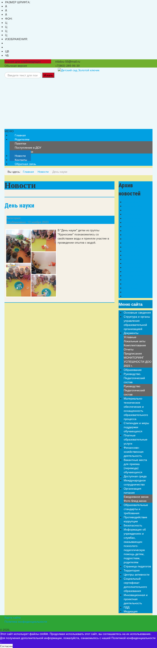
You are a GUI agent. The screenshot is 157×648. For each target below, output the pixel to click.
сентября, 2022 (134, 275)
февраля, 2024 (134, 206)
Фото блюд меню (135, 501)
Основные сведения (137, 312)
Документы (131, 333)
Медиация (131, 611)
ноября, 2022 (133, 267)
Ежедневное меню (136, 496)
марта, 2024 (132, 202)
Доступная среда (135, 476)
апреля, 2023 (133, 247)
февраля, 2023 (134, 255)
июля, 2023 (131, 235)
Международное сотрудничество (135, 482)
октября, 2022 (133, 271)
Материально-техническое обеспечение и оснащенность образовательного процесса (136, 408)
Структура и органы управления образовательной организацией (137, 322)
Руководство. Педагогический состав (134, 378)
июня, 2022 (131, 284)
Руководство (132, 386)
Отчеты (128, 349)
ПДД (126, 607)
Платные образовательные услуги (135, 439)
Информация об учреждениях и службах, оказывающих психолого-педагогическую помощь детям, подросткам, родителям (135, 545)
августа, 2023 (133, 230)
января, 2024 (132, 210)
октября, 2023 (133, 222)
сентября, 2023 (134, 226)
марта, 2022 (132, 296)
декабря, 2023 (133, 214)
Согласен (6, 646)
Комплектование (135, 345)
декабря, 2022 (133, 263)
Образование (133, 370)
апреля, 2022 (133, 292)
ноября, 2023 (133, 218)
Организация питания (132, 490)
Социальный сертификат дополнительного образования (135, 584)
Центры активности (136, 574)
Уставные (130, 337)
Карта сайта (12, 617)
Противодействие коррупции (135, 519)
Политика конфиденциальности (25, 621)
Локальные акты (134, 341)
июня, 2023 (131, 239)
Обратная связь (25, 164)
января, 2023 (132, 259)
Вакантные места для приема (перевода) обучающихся (135, 466)
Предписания (133, 353)
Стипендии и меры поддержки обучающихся (136, 427)
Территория (132, 570)
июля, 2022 (131, 280)
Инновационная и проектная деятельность (136, 599)
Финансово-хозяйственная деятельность (134, 451)
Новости (27, 218)
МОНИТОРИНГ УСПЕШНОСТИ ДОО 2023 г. (137, 361)
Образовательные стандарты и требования (136, 509)
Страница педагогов (137, 566)
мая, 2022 (130, 288)
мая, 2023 (130, 243)
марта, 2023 (132, 251)
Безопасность (133, 525)
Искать (48, 75)
